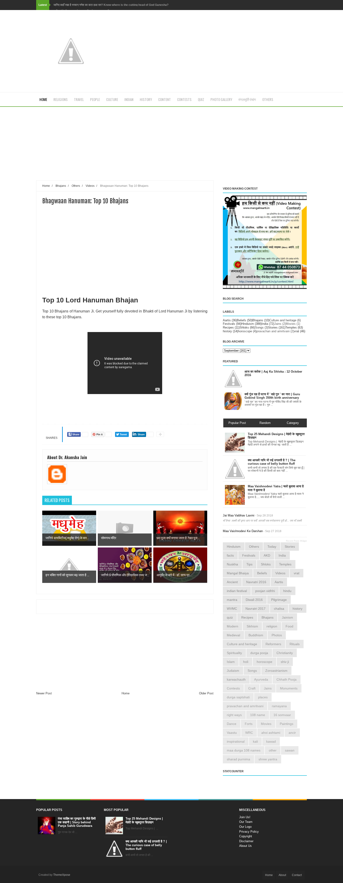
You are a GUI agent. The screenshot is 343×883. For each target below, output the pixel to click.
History (146, 99)
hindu (287, 591)
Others (267, 99)
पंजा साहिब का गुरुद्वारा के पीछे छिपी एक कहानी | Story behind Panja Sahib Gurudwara (77, 822)
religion (271, 626)
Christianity (284, 653)
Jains (277, 323)
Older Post (206, 693)
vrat (296, 331)
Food (289, 626)
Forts (248, 724)
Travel (79, 99)
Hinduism (247, 323)
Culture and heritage (282, 320)
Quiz (201, 99)
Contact (297, 875)
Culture (112, 99)
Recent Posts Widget (296, 541)
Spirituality (234, 653)
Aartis (227, 320)
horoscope (245, 331)
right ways (234, 715)
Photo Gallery (221, 99)
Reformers (273, 644)
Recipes (228, 327)
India (265, 323)
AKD (267, 555)
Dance (231, 724)
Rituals (295, 644)
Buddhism (255, 635)
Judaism (233, 670)
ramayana (279, 706)
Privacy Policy (249, 831)
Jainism (287, 617)
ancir (292, 732)
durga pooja (259, 653)
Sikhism (252, 626)
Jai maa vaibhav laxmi (238, 515)
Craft (252, 688)
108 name (257, 715)
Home (43, 99)
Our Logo (245, 826)
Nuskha (232, 564)
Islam (231, 662)
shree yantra (268, 759)
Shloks (244, 327)
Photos (277, 635)
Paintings (286, 724)
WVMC (232, 608)
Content (164, 99)
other (272, 750)
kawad (271, 741)
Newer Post (44, 693)
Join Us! (244, 817)
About (282, 875)
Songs (259, 327)
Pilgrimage (279, 600)
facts (230, 555)
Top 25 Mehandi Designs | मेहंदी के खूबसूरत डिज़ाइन (144, 820)
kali (255, 741)
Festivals (229, 323)
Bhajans (257, 320)
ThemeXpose (61, 874)
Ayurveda (261, 679)
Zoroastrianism (276, 670)
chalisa (279, 608)
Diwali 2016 (254, 600)
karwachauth (236, 679)
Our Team (245, 822)
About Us (245, 846)
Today (271, 546)
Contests (184, 99)
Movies (291, 323)
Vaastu (232, 732)
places (263, 697)
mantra (232, 600)
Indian (128, 99)
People (95, 99)
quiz (230, 617)
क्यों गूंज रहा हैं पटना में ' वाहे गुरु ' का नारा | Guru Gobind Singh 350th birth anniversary (272, 396)
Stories (273, 327)
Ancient (232, 582)
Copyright (245, 836)
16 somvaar (282, 715)
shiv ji (285, 662)
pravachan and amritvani (273, 331)
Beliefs (241, 320)
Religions (60, 99)
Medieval (233, 635)
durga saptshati (238, 697)
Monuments (289, 688)
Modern (232, 626)
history (227, 331)
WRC (249, 732)
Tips (249, 564)
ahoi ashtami (270, 732)
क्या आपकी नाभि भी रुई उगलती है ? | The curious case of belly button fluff (146, 845)
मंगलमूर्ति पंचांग (247, 99)
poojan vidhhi (265, 591)
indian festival (237, 591)
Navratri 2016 (256, 582)
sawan (289, 750)
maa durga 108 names (243, 750)
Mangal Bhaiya (238, 573)
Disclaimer (246, 841)
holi (245, 662)
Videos (280, 573)
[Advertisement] (125, 147)
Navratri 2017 (255, 608)
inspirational (236, 741)
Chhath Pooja (286, 679)
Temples (291, 327)
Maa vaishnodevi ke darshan (243, 531)
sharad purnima (238, 759)
